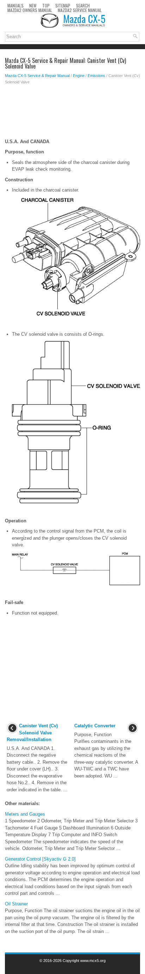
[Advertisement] (72, 113)
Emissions (96, 76)
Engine (78, 76)
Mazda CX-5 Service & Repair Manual (37, 76)
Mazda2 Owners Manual (29, 10)
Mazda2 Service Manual (80, 10)
